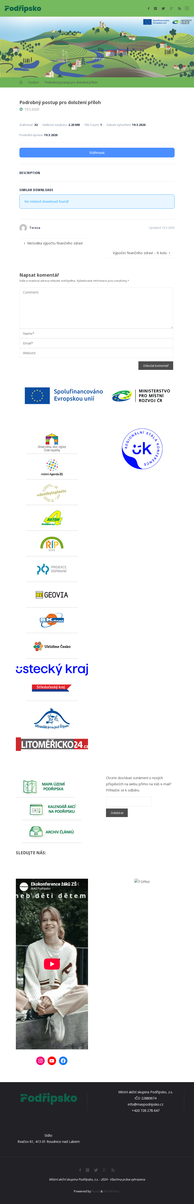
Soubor (33, 82)
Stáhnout (97, 152)
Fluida (95, 1191)
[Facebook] (149, 8)
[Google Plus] (172, 8)
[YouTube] (52, 1061)
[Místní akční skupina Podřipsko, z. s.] (23, 8)
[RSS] (179, 8)
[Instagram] (155, 8)
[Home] (20, 82)
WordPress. (111, 1191)
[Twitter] (163, 8)
